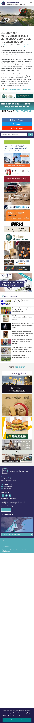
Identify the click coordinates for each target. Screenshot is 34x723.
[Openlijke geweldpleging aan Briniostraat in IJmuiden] (6, 302)
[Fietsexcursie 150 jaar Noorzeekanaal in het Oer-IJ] (6, 358)
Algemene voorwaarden (8, 540)
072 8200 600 (8, 484)
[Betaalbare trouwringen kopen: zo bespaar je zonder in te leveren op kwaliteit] (6, 318)
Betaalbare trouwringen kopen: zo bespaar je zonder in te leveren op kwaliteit (22, 317)
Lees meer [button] (16, 715)
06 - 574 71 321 (24, 111)
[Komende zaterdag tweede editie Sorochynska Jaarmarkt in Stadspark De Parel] (6, 310)
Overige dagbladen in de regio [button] (11, 534)
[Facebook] (3, 495)
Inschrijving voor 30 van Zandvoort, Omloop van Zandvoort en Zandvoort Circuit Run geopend (22, 349)
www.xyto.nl (7, 488)
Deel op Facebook (18, 120)
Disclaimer (4, 543)
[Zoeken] (30, 134)
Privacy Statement (7, 546)
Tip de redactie (18, 128)
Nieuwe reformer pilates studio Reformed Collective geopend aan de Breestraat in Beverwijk (22, 333)
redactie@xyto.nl (8, 486)
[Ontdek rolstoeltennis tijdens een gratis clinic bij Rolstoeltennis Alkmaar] (6, 342)
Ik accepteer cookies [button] (17, 720)
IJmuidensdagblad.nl (12, 2)
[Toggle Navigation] (30, 3)
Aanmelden (6, 510)
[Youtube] (6, 495)
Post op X (18, 124)
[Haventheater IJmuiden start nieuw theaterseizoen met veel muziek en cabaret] (6, 326)
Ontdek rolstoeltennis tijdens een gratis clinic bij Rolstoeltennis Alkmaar (22, 341)
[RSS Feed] (10, 495)
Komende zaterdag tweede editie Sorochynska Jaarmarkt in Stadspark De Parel (22, 309)
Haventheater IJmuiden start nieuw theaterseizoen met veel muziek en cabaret (22, 325)
